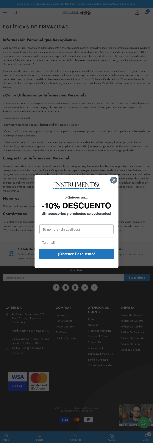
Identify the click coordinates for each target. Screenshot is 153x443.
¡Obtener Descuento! (76, 253)
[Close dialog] (113, 180)
